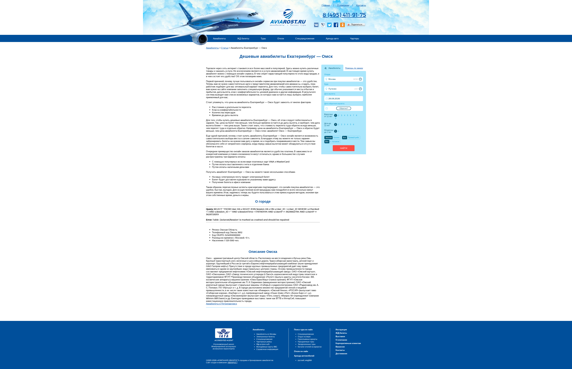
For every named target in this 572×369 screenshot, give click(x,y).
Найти (343, 148)
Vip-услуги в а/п (263, 344)
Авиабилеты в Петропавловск (221, 303)
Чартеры (354, 38)
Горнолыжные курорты (307, 339)
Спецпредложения (304, 38)
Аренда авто (332, 38)
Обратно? (343, 108)
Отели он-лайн (301, 351)
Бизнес (337, 138)
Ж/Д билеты (341, 333)
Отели (280, 38)
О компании (343, 5)
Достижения (341, 353)
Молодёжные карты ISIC (266, 347)
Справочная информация (267, 349)
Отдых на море (304, 336)
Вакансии (340, 346)
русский (301, 360)
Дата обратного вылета (334, 104)
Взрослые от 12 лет (328, 115)
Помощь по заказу (354, 68)
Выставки (340, 336)
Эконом (328, 138)
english (308, 360)
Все (344, 138)
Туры (263, 38)
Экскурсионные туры (306, 344)
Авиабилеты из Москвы (266, 334)
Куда (326, 84)
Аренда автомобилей (304, 356)
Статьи (224, 47)
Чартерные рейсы (264, 342)
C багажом (334, 142)
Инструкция (341, 329)
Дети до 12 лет (327, 124)
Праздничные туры (306, 342)
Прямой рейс (353, 138)
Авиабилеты (219, 38)
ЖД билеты (243, 38)
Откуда (327, 74)
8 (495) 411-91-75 (344, 14)
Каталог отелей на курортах (310, 347)
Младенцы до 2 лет (328, 131)
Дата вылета (329, 94)
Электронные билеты (265, 336)
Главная (326, 5)
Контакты (361, 5)
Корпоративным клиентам (348, 343)
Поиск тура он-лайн (303, 329)
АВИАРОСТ (232, 362)
